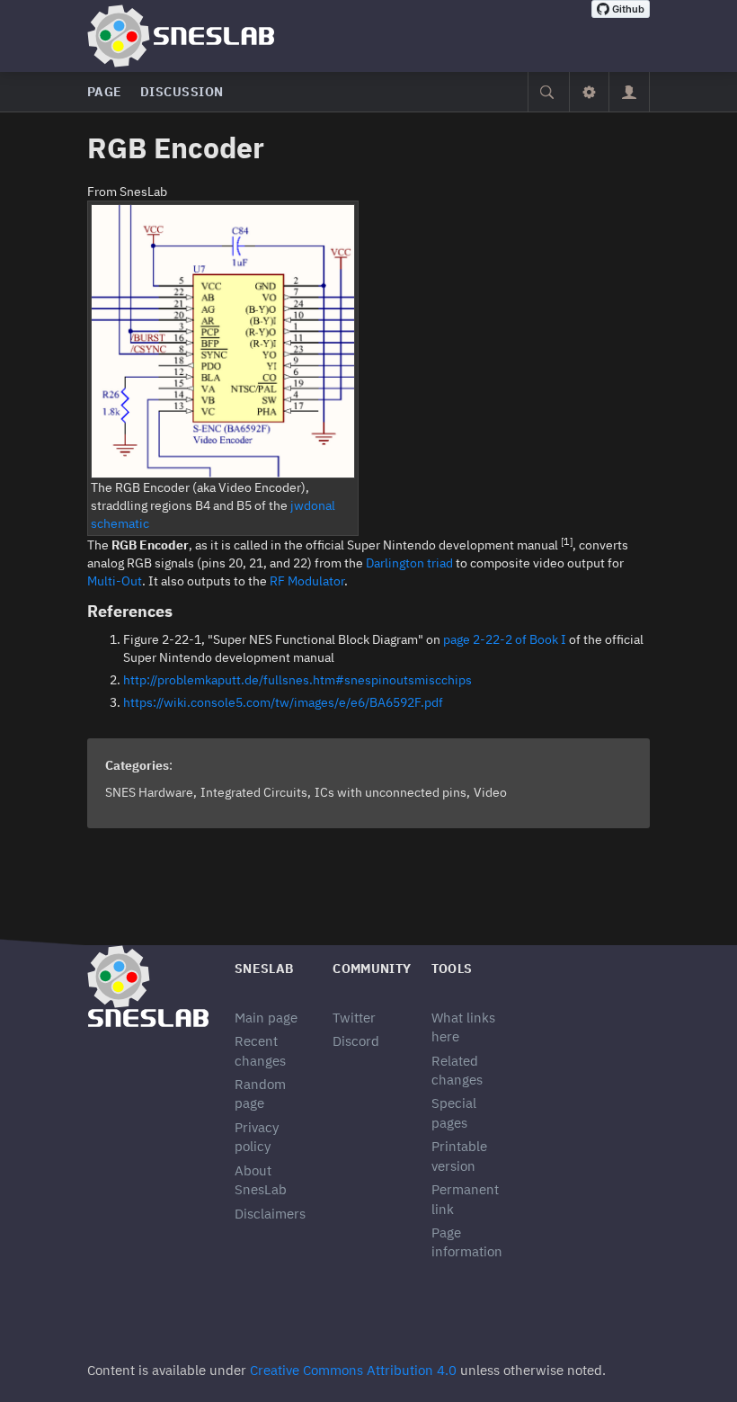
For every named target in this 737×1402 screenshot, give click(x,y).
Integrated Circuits (253, 792)
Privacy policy (257, 1137)
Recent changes (260, 1050)
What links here (463, 1027)
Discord (356, 1040)
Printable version (459, 1156)
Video (490, 792)
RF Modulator (307, 581)
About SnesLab (261, 1180)
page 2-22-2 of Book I (504, 639)
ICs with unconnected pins (390, 792)
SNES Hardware (149, 792)
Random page (260, 1094)
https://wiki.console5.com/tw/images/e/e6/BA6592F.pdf (283, 702)
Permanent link (465, 1199)
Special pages (453, 1112)
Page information (466, 1242)
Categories (137, 765)
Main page (266, 1017)
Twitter (354, 1017)
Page (104, 92)
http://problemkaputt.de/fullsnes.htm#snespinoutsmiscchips (297, 680)
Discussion (182, 92)
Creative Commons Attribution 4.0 (353, 1370)
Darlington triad (409, 563)
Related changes (457, 1070)
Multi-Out (114, 581)
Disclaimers (270, 1213)
